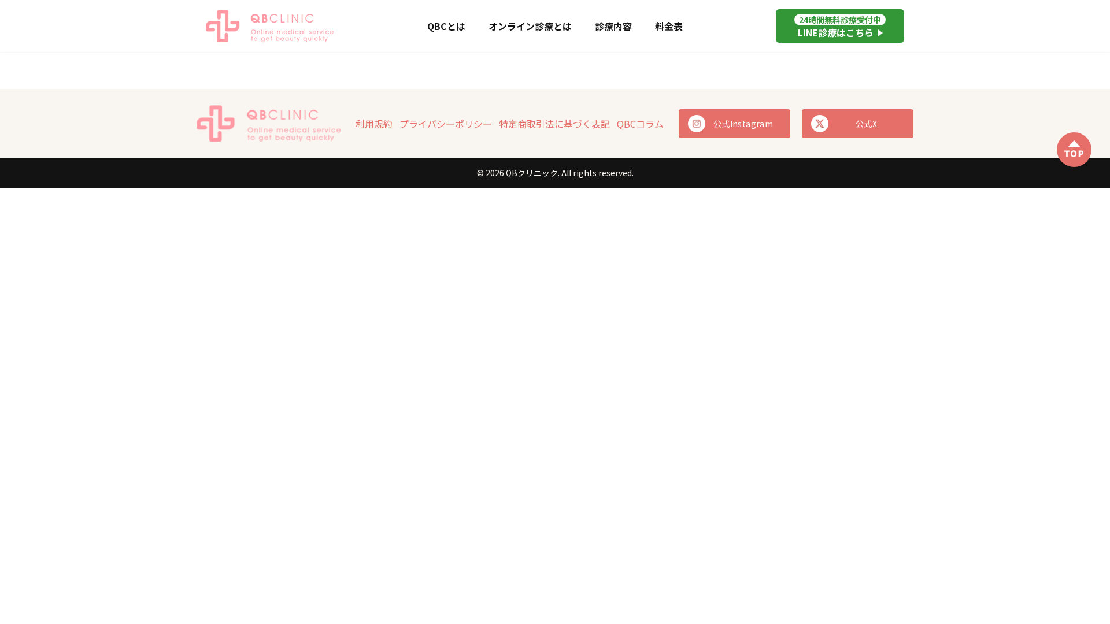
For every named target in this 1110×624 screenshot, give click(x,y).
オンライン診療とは (530, 26)
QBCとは (446, 26)
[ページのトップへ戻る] (1074, 149)
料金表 (669, 26)
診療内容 (613, 26)
